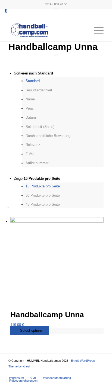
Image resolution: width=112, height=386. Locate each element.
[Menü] (96, 30)
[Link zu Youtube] (99, 372)
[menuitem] (83, 30)
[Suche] (83, 30)
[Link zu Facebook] (83, 372)
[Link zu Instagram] (91, 372)
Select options (31, 330)
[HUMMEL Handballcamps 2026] (46, 30)
